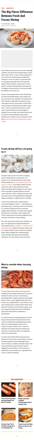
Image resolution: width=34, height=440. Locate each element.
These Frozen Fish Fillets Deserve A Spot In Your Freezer (25, 426)
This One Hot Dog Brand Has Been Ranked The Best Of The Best (8, 400)
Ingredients (10, 8)
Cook (2, 8)
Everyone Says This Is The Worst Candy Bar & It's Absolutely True (8, 426)
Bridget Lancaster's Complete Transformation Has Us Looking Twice (25, 401)
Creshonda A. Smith (8, 24)
